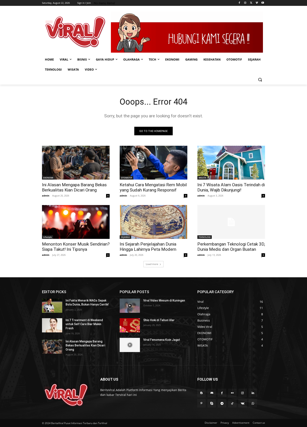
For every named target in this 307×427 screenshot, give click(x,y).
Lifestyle (47, 237)
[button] (260, 80)
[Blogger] (201, 393)
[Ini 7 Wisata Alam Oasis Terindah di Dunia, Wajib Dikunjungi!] (231, 163)
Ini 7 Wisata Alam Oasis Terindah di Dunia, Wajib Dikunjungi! (231, 187)
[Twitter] (251, 3)
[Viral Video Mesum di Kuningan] (130, 306)
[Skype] (212, 403)
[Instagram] (245, 3)
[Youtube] (262, 3)
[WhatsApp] (253, 403)
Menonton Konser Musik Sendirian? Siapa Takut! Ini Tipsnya (76, 247)
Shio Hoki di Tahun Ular (159, 320)
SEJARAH (125, 237)
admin (45, 195)
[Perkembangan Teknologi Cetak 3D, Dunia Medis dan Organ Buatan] (231, 222)
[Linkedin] (253, 393)
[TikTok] (232, 403)
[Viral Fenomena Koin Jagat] (130, 345)
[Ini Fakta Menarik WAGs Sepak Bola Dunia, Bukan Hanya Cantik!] (52, 306)
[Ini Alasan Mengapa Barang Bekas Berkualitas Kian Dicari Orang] (76, 163)
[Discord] (212, 393)
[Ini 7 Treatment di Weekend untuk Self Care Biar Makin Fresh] (52, 325)
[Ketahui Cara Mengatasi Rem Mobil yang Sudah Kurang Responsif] (153, 163)
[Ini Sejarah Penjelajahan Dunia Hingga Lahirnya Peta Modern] (153, 222)
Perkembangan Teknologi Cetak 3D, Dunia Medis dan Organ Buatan (231, 247)
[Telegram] (222, 403)
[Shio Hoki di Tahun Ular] (130, 325)
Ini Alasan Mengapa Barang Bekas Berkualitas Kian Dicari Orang (74, 187)
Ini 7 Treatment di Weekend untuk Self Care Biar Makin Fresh (84, 324)
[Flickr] (232, 393)
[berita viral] (66, 395)
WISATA (202, 177)
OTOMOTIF (126, 177)
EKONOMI (48, 177)
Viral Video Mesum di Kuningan (164, 300)
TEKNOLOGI (205, 237)
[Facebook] (239, 3)
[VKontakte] (242, 403)
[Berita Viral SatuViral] (75, 32)
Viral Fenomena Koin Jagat (161, 339)
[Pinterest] (201, 403)
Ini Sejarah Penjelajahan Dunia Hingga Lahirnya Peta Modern (148, 247)
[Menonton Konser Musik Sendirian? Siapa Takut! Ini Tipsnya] (76, 222)
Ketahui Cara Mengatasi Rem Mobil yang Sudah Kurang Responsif (153, 187)
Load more (152, 264)
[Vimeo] (256, 3)
